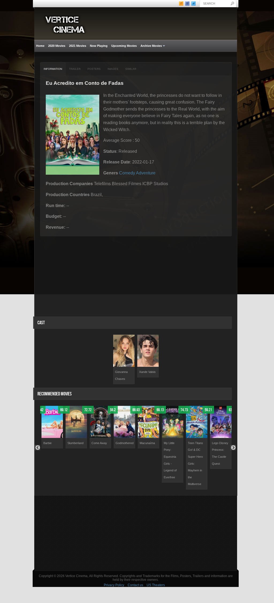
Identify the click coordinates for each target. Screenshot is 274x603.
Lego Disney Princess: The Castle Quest (220, 453)
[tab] (53, 69)
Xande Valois (147, 371)
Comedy (127, 173)
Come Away (99, 443)
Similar (130, 68)
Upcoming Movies (124, 45)
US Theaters (156, 585)
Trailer (75, 68)
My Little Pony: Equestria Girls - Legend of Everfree (170, 460)
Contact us (135, 585)
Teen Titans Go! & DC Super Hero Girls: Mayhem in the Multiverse (195, 463)
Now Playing (99, 45)
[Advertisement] (135, 533)
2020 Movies (56, 45)
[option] (124, 359)
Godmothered (125, 443)
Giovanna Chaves (121, 375)
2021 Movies (77, 45)
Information (53, 68)
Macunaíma (147, 443)
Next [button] (233, 447)
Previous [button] (37, 447)
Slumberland (75, 443)
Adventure (145, 173)
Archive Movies (150, 46)
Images (113, 68)
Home (40, 45)
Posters (94, 68)
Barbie (47, 443)
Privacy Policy (114, 585)
